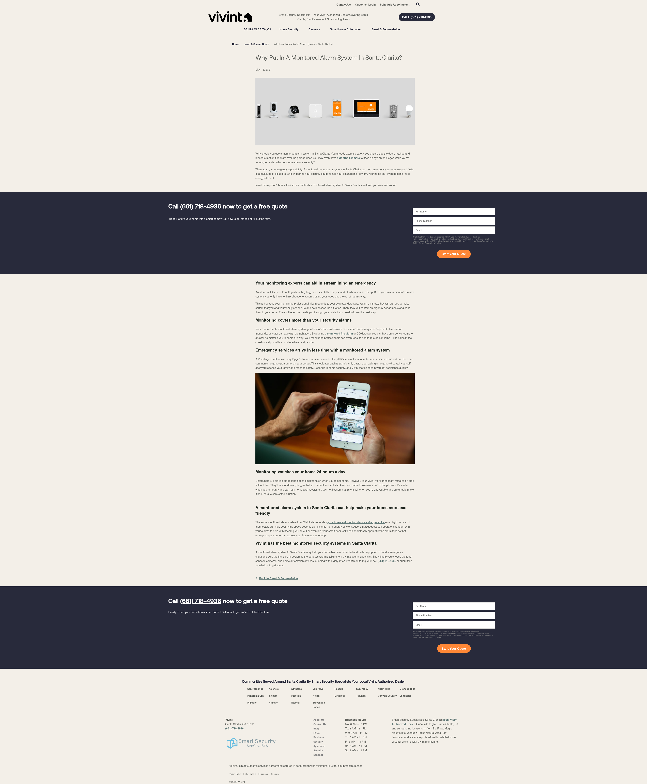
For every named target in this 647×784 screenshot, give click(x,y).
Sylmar (273, 695)
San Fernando (255, 688)
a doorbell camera (348, 158)
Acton (316, 695)
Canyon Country (387, 695)
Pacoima (296, 695)
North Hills (384, 688)
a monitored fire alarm (339, 333)
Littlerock (339, 695)
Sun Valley (362, 688)
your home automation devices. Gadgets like (356, 522)
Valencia (274, 688)
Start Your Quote (454, 254)
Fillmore (252, 702)
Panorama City (255, 695)
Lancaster (405, 695)
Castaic (273, 702)
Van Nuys (318, 688)
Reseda (338, 688)
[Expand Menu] (300, 29)
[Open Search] (418, 4)
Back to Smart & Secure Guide (278, 578)
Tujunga (361, 695)
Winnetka (296, 688)
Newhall (295, 702)
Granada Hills (407, 688)
